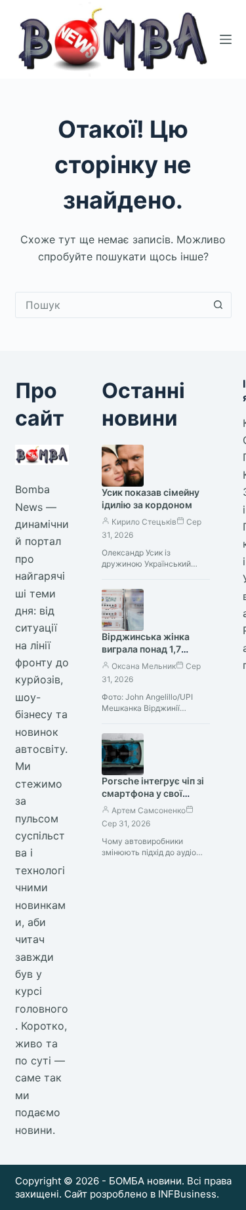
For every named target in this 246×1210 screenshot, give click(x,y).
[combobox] (111, 305)
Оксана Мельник (144, 666)
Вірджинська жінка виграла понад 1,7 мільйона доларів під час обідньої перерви (150, 655)
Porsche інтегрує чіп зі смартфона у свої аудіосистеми (153, 793)
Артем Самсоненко (149, 810)
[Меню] (226, 39)
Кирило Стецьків (144, 522)
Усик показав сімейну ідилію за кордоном (150, 498)
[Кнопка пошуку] (218, 304)
